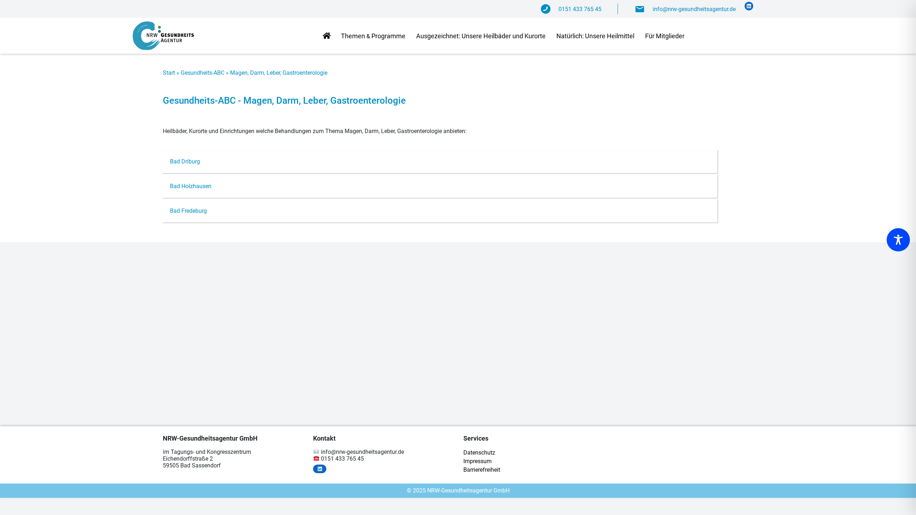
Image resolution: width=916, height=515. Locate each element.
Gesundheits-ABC (202, 72)
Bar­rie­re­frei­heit (481, 469)
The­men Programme (373, 36)
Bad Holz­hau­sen (190, 186)
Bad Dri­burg (185, 161)
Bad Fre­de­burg (188, 210)
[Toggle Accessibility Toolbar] (898, 239)
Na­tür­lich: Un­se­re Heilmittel (595, 36)
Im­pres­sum (477, 461)
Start (169, 72)
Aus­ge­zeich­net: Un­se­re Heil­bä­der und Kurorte (481, 36)
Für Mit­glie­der (664, 36)
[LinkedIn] (749, 6)
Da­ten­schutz (479, 452)
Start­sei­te (327, 36)
